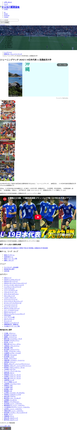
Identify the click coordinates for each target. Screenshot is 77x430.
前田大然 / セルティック (11, 418)
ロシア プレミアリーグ (10, 306)
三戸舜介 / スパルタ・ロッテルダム (14, 392)
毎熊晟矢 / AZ (8, 391)
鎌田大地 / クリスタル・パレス (13, 338)
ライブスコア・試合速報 (11, 267)
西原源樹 (45, 248)
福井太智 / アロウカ (9, 396)
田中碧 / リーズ (8, 342)
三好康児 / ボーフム (9, 369)
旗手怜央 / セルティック (11, 419)
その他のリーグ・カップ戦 (12, 326)
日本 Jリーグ (7, 278)
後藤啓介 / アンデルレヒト (11, 401)
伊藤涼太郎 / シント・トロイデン (13, 410)
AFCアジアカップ (9, 319)
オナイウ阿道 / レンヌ (10, 382)
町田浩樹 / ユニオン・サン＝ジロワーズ (15, 412)
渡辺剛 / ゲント (8, 414)
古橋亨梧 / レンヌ (9, 380)
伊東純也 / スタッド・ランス (12, 374)
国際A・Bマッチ (9, 260)
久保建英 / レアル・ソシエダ (12, 353)
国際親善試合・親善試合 (11, 324)
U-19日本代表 (4, 248)
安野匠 (21, 248)
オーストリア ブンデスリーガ (12, 303)
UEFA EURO (7, 315)
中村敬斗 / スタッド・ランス (12, 376)
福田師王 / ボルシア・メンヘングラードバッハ (17, 365)
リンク (6, 4)
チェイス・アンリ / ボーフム (12, 371)
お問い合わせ (8, 2)
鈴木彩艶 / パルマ (9, 356)
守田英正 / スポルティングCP (12, 394)
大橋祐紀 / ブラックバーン (11, 346)
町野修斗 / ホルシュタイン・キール (14, 367)
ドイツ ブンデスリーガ (10, 290)
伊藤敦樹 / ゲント (9, 416)
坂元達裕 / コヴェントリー (11, 349)
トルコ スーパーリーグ (10, 305)
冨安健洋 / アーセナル (10, 335)
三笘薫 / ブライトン (9, 333)
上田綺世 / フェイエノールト (12, 383)
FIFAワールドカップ (10, 312)
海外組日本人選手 (9, 269)
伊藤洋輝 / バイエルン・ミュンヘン (14, 360)
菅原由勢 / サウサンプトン (11, 340)
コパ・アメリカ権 (9, 317)
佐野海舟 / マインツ (9, 362)
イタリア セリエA (9, 288)
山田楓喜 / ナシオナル (10, 400)
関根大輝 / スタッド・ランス (12, 378)
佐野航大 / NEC (8, 385)
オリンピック (8, 321)
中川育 (10, 248)
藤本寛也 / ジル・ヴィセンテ (12, 398)
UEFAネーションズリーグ (11, 322)
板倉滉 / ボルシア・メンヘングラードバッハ (17, 364)
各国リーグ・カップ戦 (10, 258)
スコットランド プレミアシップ (13, 301)
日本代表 (6, 271)
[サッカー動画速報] (10, 7)
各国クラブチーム (9, 255)
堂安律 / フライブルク (10, 358)
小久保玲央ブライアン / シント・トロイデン (17, 407)
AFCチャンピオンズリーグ (12, 308)
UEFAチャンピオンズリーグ (12, 279)
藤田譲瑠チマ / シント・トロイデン (14, 405)
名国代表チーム (8, 256)
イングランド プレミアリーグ (12, 287)
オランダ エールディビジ (11, 294)
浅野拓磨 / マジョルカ (10, 355)
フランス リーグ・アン (10, 292)
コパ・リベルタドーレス (11, 310)
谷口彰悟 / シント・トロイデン (13, 403)
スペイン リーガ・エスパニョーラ (14, 285)
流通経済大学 (38, 248)
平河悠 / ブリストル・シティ (12, 351)
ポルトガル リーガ (9, 296)
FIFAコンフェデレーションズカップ (14, 314)
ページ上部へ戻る (5, 426)
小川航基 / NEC (8, 387)
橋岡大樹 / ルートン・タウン (12, 344)
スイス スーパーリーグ (10, 299)
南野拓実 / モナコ (9, 373)
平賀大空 (26, 248)
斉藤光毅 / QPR (8, 347)
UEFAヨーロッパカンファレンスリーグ (15, 283)
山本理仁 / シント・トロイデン (13, 409)
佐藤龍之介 (15, 248)
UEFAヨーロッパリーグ (11, 281)
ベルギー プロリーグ (10, 297)
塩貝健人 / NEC (8, 389)
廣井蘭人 (31, 248)
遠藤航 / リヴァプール (10, 337)
